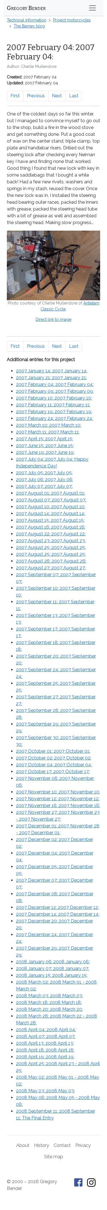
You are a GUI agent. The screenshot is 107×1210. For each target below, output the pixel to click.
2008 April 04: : (46, 1029)
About (22, 1145)
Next (57, 95)
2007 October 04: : (54, 764)
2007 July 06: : (44, 479)
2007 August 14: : (50, 513)
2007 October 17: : (53, 771)
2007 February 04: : (55, 384)
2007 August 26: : (51, 561)
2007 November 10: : (58, 792)
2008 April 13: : (45, 1043)
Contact (62, 1145)
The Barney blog (29, 26)
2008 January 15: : (51, 975)
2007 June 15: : (45, 445)
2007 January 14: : (51, 371)
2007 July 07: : (44, 486)
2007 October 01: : (53, 751)
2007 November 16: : (58, 805)
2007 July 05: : (44, 472)
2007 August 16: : (50, 527)
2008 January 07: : (52, 968)
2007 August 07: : (51, 500)
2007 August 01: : (50, 493)
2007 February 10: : (54, 398)
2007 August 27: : (51, 567)
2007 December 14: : (57, 914)
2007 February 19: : (54, 411)
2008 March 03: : (49, 995)
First (15, 95)
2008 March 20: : (49, 1009)
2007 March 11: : (47, 432)
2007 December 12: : (57, 907)
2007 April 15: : (44, 438)
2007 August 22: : (51, 534)
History (41, 1145)
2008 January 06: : (53, 961)
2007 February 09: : (55, 391)
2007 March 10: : (48, 425)
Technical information (26, 20)
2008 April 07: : (45, 1036)
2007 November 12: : (57, 798)
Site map (53, 1156)
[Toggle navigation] (92, 8)
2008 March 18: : (49, 1002)
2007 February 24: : (54, 418)
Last (73, 95)
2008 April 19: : (45, 1056)
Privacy (83, 1145)
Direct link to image (53, 319)
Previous (36, 95)
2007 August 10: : (50, 506)
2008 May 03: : (45, 1090)
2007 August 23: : (51, 540)
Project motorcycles (72, 20)
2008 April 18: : (45, 1050)
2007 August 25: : (51, 547)
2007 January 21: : (51, 377)
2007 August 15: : (50, 520)
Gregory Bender (26, 8)
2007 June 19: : (45, 452)
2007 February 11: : (53, 404)
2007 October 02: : (53, 758)
